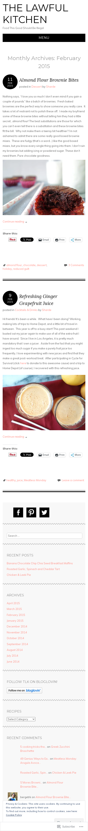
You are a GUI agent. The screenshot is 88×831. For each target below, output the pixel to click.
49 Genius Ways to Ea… (34, 758)
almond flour (14, 265)
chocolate (29, 265)
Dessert (37, 86)
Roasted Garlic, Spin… (34, 772)
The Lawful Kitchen (35, 14)
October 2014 (15, 638)
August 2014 (15, 649)
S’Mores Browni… (31, 782)
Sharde (50, 86)
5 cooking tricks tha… (33, 746)
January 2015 (15, 620)
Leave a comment (73, 480)
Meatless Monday (35, 480)
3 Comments (76, 265)
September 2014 (17, 644)
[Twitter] (44, 512)
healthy (11, 480)
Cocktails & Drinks (26, 310)
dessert (42, 265)
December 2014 (17, 626)
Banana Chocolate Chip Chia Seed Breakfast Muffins (40, 563)
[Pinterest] (31, 512)
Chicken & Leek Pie (19, 574)
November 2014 (17, 632)
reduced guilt (21, 268)
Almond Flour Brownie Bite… (53, 797)
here (23, 363)
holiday (7, 268)
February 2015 (16, 615)
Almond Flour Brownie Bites (49, 80)
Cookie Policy (14, 814)
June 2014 (13, 661)
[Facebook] (18, 512)
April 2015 (13, 603)
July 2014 (12, 655)
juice (20, 480)
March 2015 (14, 609)
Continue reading (15, 221)
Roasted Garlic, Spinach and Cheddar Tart (33, 569)
